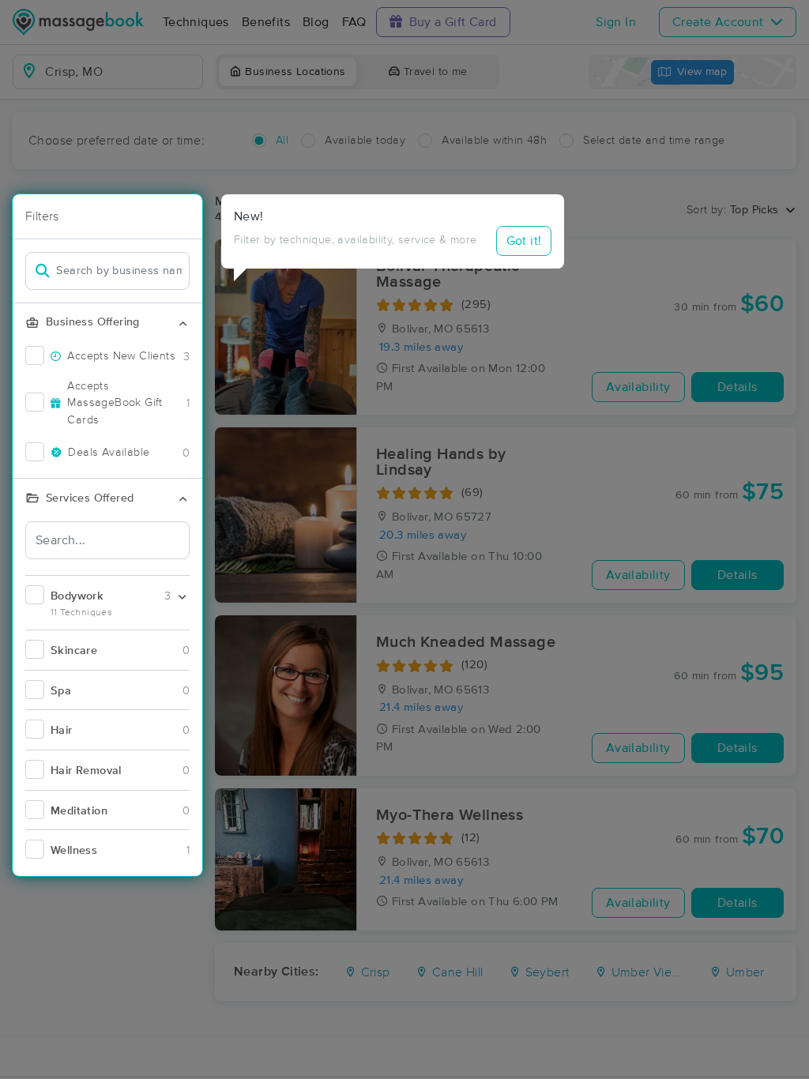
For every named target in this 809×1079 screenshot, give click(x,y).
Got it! (524, 241)
